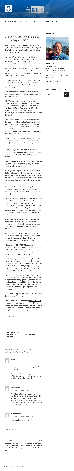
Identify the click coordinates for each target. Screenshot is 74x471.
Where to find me (10, 21)
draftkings (23, 335)
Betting (10, 332)
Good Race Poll (25, 21)
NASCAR (18, 332)
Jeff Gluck (26, 34)
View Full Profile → (52, 81)
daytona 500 (12, 335)
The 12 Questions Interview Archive (46, 21)
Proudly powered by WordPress (14, 466)
